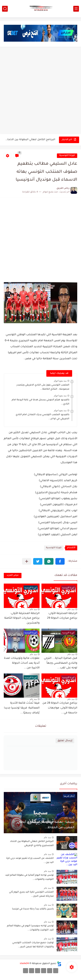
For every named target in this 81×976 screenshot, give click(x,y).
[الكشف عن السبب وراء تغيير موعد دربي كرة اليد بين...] (67, 860)
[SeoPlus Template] (59, 963)
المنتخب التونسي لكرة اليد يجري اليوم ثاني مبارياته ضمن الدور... (31, 894)
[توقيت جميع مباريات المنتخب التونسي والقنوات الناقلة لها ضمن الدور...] (67, 944)
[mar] (55, 970)
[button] (60, 561)
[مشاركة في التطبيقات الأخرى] (26, 561)
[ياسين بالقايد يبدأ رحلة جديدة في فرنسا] (67, 911)
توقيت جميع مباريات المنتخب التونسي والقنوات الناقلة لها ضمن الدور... (33, 944)
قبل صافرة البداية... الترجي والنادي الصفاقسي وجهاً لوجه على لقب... (60, 663)
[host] (25, 970)
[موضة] (43, 970)
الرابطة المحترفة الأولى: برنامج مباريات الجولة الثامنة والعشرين (22, 618)
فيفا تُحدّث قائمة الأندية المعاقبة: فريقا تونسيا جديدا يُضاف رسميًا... (22, 708)
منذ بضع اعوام (60, 380)
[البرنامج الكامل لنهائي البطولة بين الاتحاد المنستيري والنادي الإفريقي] (67, 843)
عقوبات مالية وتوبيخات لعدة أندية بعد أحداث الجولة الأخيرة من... (22, 663)
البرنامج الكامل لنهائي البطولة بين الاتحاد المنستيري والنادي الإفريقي (29, 139)
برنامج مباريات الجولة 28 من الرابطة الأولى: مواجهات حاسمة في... (59, 708)
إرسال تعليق (64, 740)
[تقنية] (49, 970)
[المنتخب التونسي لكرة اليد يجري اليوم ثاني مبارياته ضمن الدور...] (67, 894)
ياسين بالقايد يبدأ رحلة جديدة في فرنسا (33, 909)
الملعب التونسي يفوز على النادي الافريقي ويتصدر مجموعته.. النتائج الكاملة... (43, 387)
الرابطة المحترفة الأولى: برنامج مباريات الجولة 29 (62, 616)
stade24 (24, 963)
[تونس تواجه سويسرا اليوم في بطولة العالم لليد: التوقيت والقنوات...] (67, 927)
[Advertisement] (40, 90)
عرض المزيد (13, 575)
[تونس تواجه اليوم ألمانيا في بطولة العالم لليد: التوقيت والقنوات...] (67, 877)
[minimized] (31, 970)
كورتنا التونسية (67, 155)
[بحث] (5, 9)
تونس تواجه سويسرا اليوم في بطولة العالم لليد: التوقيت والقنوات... (30, 928)
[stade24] (40, 8)
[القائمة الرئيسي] (76, 9)
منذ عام (70, 609)
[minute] (37, 970)
